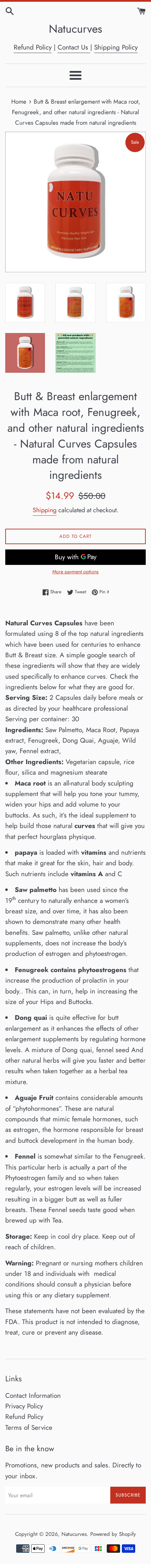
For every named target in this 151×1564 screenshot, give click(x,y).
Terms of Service (28, 1427)
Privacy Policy (24, 1406)
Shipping (45, 510)
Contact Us (74, 47)
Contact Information (33, 1395)
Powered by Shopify (113, 1534)
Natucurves (75, 29)
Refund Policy (33, 47)
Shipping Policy (116, 47)
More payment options (75, 571)
